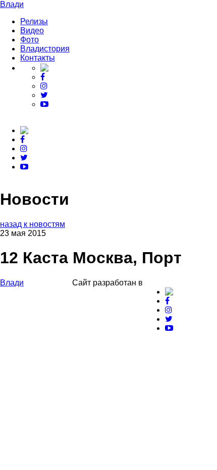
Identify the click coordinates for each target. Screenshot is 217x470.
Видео (32, 30)
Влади (12, 4)
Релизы (34, 21)
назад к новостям (32, 224)
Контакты (37, 57)
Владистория (45, 48)
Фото (29, 39)
